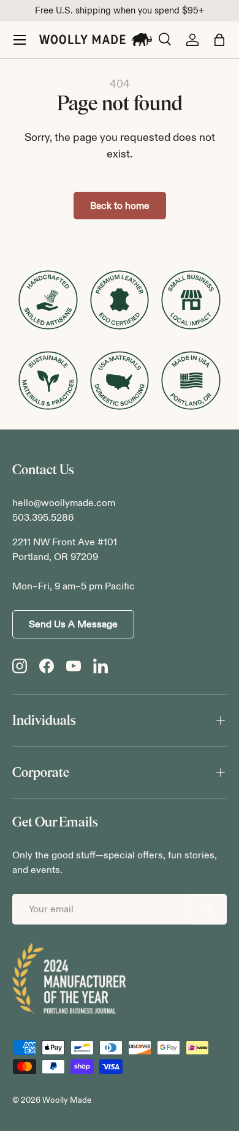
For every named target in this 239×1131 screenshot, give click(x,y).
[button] (219, 39)
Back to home (120, 205)
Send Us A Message (73, 624)
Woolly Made (66, 1100)
